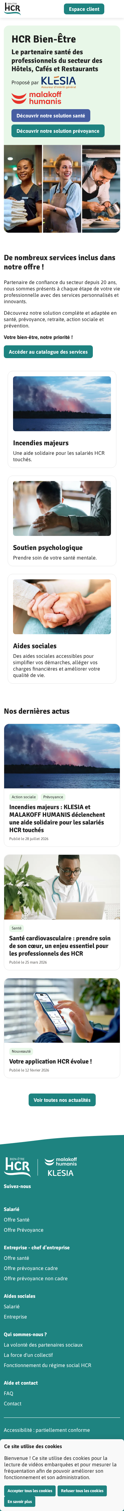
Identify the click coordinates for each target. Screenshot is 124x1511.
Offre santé (16, 1258)
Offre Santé (17, 1219)
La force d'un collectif (28, 1355)
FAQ (8, 1393)
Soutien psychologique (48, 547)
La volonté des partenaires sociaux (43, 1345)
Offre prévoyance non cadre (36, 1278)
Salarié (12, 1306)
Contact (12, 1403)
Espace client (84, 9)
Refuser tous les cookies (82, 1490)
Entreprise (15, 1316)
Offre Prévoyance (24, 1230)
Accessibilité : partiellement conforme (47, 1430)
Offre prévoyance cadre (31, 1268)
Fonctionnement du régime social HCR (47, 1365)
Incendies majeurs (41, 443)
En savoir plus (20, 1501)
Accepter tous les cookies (30, 1490)
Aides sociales (35, 646)
